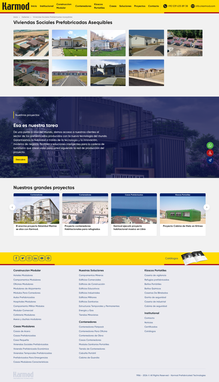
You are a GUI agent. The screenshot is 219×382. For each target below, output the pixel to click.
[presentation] (12, 207)
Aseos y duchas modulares (27, 319)
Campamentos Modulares (27, 279)
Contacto (153, 6)
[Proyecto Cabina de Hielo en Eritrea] (134, 211)
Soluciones (125, 6)
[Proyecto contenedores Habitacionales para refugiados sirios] (36, 211)
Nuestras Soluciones (91, 270)
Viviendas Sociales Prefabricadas (30, 344)
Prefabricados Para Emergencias (30, 357)
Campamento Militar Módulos (28, 306)
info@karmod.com (205, 6)
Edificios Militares (88, 297)
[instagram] (29, 258)
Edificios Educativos (89, 288)
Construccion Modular (63, 6)
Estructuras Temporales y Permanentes (99, 306)
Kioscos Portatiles (99, 6)
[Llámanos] (210, 152)
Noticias (149, 322)
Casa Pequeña (21, 340)
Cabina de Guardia (89, 357)
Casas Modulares (24, 326)
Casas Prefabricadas (85, 195)
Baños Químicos (153, 288)
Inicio (34, 6)
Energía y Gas (86, 310)
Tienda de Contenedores (92, 348)
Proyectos (139, 6)
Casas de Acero (21, 331)
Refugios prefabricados (157, 279)
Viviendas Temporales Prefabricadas (32, 353)
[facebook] (16, 258)
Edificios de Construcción (92, 284)
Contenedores (83, 6)
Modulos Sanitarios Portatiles (94, 344)
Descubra (20, 159)
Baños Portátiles (153, 284)
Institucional (46, 6)
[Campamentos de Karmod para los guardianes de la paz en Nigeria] (183, 211)
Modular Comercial (23, 310)
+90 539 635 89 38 (178, 6)
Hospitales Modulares (24, 301)
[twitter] (22, 258)
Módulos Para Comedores (26, 293)
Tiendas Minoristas (88, 315)
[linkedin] (35, 258)
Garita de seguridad (155, 297)
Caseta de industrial (155, 301)
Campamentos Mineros (91, 275)
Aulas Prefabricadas (24, 297)
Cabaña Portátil (87, 353)
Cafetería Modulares (24, 315)
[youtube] (42, 258)
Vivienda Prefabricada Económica (31, 348)
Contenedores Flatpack (91, 326)
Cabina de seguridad (156, 306)
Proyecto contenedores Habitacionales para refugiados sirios (33, 229)
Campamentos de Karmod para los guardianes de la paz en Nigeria (181, 228)
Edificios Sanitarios (88, 301)
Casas (113, 6)
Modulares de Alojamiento (27, 288)
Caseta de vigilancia (155, 275)
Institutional (152, 313)
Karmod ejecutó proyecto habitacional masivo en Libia (81, 228)
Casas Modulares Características (30, 362)
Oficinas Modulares (23, 284)
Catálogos (150, 331)
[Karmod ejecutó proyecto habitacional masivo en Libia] (85, 211)
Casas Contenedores (90, 340)
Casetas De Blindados (156, 293)
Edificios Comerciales (90, 279)
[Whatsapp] (210, 145)
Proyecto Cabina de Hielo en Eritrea (134, 226)
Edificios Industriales (89, 293)
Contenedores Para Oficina (93, 331)
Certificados (151, 326)
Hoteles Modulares (23, 275)
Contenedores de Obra (91, 335)
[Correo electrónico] (210, 160)
